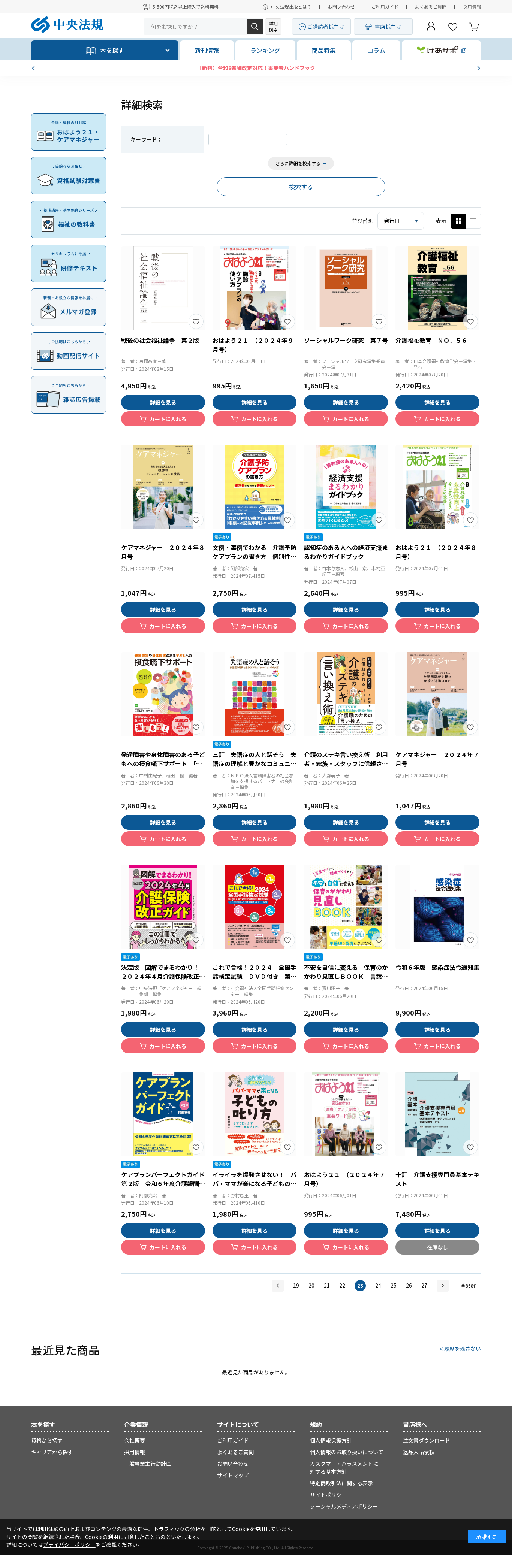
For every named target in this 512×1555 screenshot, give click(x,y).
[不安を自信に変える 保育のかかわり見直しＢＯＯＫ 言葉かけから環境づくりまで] (346, 907)
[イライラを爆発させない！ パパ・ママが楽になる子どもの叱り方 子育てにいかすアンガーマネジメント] (254, 1114)
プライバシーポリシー (69, 1544)
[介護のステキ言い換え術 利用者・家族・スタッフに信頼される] (346, 694)
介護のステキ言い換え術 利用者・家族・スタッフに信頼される (346, 763)
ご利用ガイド (384, 6)
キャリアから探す (52, 1452)
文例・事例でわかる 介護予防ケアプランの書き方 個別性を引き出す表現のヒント (254, 556)
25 (394, 1285)
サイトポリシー (328, 1494)
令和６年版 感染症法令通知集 (437, 967)
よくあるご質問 (430, 6)
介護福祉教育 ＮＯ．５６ (431, 340)
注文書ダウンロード (426, 1440)
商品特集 (324, 50)
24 (378, 1285)
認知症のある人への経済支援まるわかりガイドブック (346, 552)
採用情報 (472, 6)
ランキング (265, 50)
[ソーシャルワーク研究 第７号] (346, 288)
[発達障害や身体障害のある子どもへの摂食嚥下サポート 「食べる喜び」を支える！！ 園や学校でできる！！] (163, 694)
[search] (255, 26)
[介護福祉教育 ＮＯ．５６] (437, 288)
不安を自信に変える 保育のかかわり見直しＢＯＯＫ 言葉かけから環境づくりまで (346, 976)
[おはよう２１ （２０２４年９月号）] (254, 288)
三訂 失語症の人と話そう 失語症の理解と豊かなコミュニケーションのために (254, 763)
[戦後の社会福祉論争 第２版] (163, 288)
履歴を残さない (462, 1348)
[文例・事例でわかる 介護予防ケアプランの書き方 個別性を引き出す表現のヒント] (254, 487)
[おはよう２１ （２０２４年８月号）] (437, 487)
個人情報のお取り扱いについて (346, 1452)
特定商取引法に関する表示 (341, 1483)
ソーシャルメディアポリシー (344, 1506)
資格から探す (47, 1440)
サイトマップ (233, 1475)
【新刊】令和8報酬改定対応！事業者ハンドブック (256, 68)
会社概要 (134, 1440)
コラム (376, 50)
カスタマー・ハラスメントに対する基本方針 (344, 1467)
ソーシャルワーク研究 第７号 (346, 340)
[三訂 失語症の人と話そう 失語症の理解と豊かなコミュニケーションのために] (254, 694)
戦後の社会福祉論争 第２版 (160, 340)
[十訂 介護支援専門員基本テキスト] (437, 1114)
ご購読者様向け (325, 26)
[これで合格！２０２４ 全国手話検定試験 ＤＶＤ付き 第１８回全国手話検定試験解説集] (254, 907)
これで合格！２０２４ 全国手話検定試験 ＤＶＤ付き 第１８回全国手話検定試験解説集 (254, 976)
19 (296, 1285)
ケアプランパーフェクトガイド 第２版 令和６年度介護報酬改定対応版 (166, 1183)
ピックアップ (473, 221)
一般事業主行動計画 (147, 1463)
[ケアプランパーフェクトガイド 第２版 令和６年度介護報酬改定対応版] (163, 1114)
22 (342, 1285)
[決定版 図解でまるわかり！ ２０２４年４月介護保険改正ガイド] (163, 907)
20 (311, 1285)
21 (327, 1285)
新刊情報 (207, 50)
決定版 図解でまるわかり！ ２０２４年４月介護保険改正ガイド (163, 976)
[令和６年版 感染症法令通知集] (437, 907)
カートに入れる (168, 419)
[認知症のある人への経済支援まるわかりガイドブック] (346, 487)
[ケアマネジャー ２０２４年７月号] (437, 694)
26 (409, 1285)
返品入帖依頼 (418, 1452)
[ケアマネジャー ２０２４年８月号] (163, 487)
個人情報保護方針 (331, 1440)
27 (424, 1285)
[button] (34, 68)
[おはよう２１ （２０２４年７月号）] (346, 1114)
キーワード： (146, 139)
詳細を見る (163, 402)
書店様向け (388, 26)
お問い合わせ (341, 6)
